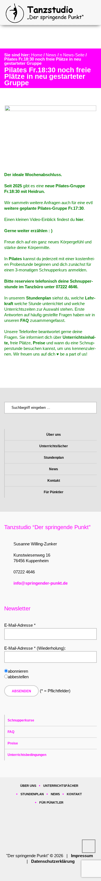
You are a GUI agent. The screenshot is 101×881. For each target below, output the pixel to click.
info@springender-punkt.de (40, 583)
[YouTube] (69, 829)
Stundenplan (54, 458)
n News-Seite (72, 54)
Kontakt (53, 481)
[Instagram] (52, 829)
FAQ (11, 732)
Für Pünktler (53, 492)
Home (36, 54)
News (51, 54)
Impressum (82, 855)
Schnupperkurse (21, 720)
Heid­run (36, 191)
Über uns (53, 435)
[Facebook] (34, 829)
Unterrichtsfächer (53, 446)
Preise (13, 743)
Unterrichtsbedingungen (27, 755)
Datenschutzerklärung (53, 861)
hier (79, 219)
